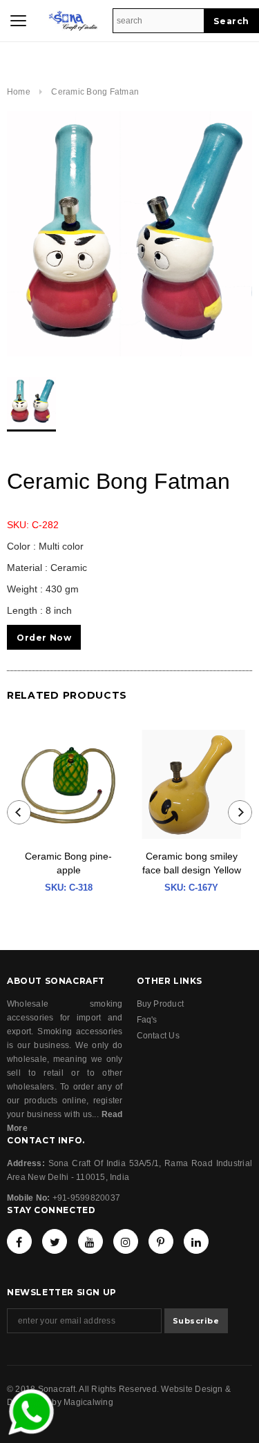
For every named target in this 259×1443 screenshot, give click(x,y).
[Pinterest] (160, 1241)
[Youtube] (90, 1241)
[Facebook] (19, 1241)
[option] (129, 233)
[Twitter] (54, 1241)
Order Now (44, 637)
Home (18, 92)
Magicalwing (88, 1402)
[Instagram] (125, 1241)
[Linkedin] (196, 1241)
